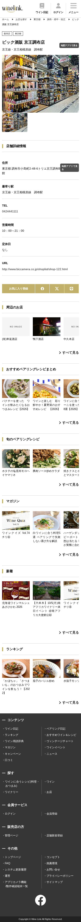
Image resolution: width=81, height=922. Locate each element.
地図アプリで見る (69, 45)
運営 (7, 875)
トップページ (13, 857)
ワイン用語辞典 (14, 741)
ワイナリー (11, 792)
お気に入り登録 (18, 288)
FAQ (7, 863)
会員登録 (52, 813)
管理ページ (11, 835)
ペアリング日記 (56, 728)
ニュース (52, 753)
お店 (49, 792)
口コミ (9, 760)
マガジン (10, 747)
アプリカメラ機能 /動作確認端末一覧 (16, 884)
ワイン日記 (11, 728)
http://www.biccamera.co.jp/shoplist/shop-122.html (35, 269)
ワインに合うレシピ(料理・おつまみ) (22, 783)
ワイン (51, 781)
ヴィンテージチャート (60, 741)
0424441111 (10, 211)
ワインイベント (56, 747)
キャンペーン (13, 753)
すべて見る (70, 352)
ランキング (11, 734)
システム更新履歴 (15, 869)
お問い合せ (53, 869)
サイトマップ (55, 882)
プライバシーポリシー (60, 875)
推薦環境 (52, 863)
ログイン (10, 813)
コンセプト (53, 857)
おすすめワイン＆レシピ (61, 734)
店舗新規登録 (55, 835)
